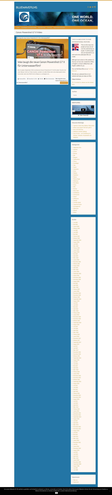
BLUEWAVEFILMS (26, 7)
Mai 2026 (75, 224)
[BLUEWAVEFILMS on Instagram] (95, 7)
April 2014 (75, 405)
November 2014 (77, 397)
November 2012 (77, 428)
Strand (74, 196)
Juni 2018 (75, 328)
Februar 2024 (76, 248)
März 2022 (75, 269)
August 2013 (76, 418)
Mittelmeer (75, 181)
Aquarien (75, 149)
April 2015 (75, 391)
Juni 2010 (75, 454)
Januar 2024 (76, 250)
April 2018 (75, 330)
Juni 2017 (75, 348)
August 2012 (76, 430)
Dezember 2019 (77, 293)
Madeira (75, 173)
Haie (74, 165)
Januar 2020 (76, 291)
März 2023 (75, 257)
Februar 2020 (76, 289)
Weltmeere (75, 208)
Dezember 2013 (77, 413)
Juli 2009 (75, 468)
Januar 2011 (76, 446)
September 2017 (77, 342)
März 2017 (75, 350)
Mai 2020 (75, 283)
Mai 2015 (75, 389)
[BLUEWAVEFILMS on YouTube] (90, 7)
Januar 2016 (76, 373)
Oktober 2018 (76, 320)
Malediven (75, 175)
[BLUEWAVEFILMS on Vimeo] (93, 7)
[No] (110, 491)
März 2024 (75, 246)
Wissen (75, 210)
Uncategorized (76, 206)
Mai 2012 (75, 434)
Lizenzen (49, 27)
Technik (41, 78)
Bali (74, 155)
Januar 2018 (76, 336)
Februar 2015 (76, 393)
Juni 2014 (75, 403)
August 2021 (76, 275)
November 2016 (77, 354)
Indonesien (75, 169)
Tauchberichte (41, 27)
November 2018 (77, 318)
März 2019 (75, 310)
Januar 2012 (76, 440)
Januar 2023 (76, 259)
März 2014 (75, 407)
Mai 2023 (75, 254)
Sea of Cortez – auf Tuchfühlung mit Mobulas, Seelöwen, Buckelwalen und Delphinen (82, 135)
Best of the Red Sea (78, 129)
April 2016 (75, 367)
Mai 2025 (75, 234)
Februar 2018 (76, 334)
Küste (74, 171)
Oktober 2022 (76, 263)
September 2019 (77, 299)
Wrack (74, 212)
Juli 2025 (75, 230)
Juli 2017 (75, 346)
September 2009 (77, 464)
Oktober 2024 (76, 238)
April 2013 (75, 422)
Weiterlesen (64, 82)
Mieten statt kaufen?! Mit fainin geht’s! (82, 127)
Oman (74, 184)
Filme (18, 27)
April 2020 (75, 285)
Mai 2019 (75, 307)
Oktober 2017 (76, 340)
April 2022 (75, 267)
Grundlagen (76, 163)
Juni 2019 (75, 305)
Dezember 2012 (77, 426)
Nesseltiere (76, 183)
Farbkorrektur (76, 159)
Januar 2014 (76, 411)
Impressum (76, 482)
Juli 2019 (75, 303)
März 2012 (75, 438)
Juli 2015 (75, 385)
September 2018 (77, 322)
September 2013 (77, 417)
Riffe (74, 186)
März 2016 (75, 369)
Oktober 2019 (76, 297)
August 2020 (76, 281)
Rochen (75, 188)
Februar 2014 (76, 409)
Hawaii (74, 167)
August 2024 (76, 242)
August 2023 (76, 252)
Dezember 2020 (77, 277)
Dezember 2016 (77, 352)
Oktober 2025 (76, 228)
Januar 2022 (76, 271)
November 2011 (77, 442)
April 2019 (75, 309)
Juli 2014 (75, 401)
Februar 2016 (76, 371)
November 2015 (77, 377)
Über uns (75, 480)
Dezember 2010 (77, 448)
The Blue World (77, 202)
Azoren (75, 151)
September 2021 (77, 273)
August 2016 (76, 360)
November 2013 (77, 415)
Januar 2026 (76, 226)
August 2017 (76, 344)
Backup (75, 153)
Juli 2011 (75, 444)
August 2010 (76, 450)
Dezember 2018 (77, 316)
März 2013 (75, 424)
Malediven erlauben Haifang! (80, 131)
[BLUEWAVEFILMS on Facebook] (88, 7)
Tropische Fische (77, 204)
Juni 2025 (75, 232)
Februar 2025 (76, 236)
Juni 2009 (75, 470)
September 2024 (77, 240)
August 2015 (76, 383)
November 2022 (77, 261)
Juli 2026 (75, 222)
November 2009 (77, 462)
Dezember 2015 (77, 375)
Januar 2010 (76, 460)
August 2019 (76, 301)
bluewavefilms (22, 78)
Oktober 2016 (76, 356)
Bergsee (75, 157)
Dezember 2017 (77, 338)
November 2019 (77, 295)
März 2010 (75, 458)
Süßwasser (76, 198)
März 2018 (75, 332)
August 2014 (76, 399)
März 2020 (75, 287)
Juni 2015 (75, 387)
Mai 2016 (75, 365)
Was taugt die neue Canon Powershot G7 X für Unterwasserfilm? (41, 63)
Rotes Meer (76, 190)
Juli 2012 (75, 432)
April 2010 (75, 456)
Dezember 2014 (77, 395)
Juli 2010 (75, 452)
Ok (56, 493)
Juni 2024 (75, 244)
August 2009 (76, 466)
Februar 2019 (76, 312)
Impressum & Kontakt (59, 27)
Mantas (75, 177)
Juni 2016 (75, 363)
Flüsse (74, 161)
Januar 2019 (76, 314)
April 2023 (75, 255)
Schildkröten (76, 192)
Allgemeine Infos (77, 147)
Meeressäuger (76, 179)
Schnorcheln (76, 194)
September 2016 (77, 358)
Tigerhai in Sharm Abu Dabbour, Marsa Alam (83, 125)
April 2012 (75, 436)
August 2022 (76, 265)
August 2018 (76, 324)
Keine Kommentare (50, 78)
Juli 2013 (75, 420)
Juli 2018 (75, 326)
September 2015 (77, 381)
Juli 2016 (75, 362)
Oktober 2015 (76, 379)
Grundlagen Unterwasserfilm (28, 27)
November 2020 (77, 279)
